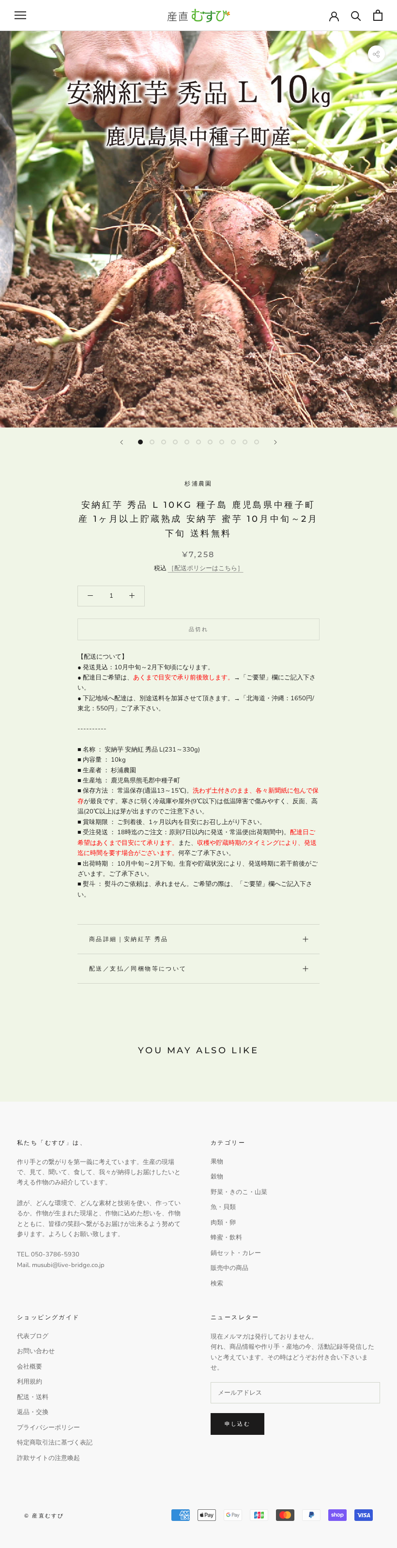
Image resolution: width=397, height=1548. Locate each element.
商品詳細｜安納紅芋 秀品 (128, 939)
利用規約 (29, 1381)
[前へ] (121, 442)
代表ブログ (32, 1336)
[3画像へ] (163, 442)
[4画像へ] (175, 442)
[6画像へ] (198, 442)
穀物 (217, 1176)
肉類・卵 (223, 1222)
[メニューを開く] (20, 15)
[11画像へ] (256, 442)
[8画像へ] (221, 442)
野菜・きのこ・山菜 (239, 1192)
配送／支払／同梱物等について (138, 968)
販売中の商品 (229, 1268)
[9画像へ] (233, 442)
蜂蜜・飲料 (226, 1237)
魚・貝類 (223, 1207)
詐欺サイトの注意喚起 (48, 1458)
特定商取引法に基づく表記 (54, 1442)
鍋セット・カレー (236, 1253)
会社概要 (29, 1366)
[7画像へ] (210, 442)
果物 (217, 1161)
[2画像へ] (152, 442)
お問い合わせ (36, 1351)
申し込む (237, 1423)
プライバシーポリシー (48, 1427)
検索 (217, 1283)
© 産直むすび (44, 1515)
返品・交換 (32, 1412)
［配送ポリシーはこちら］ (206, 568)
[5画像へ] (186, 442)
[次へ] (275, 442)
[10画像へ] (245, 442)
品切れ (198, 629)
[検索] (356, 15)
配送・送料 (32, 1397)
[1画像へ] (140, 442)
